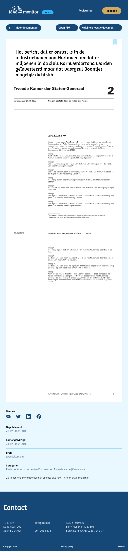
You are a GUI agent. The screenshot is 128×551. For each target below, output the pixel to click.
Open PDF (65, 27)
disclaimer (83, 477)
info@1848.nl (42, 522)
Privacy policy (67, 546)
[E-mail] (11, 417)
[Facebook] (41, 417)
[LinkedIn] (31, 417)
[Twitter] (21, 417)
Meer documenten (27, 27)
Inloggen (111, 10)
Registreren (85, 10)
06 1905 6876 (43, 530)
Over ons (121, 546)
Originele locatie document (99, 27)
